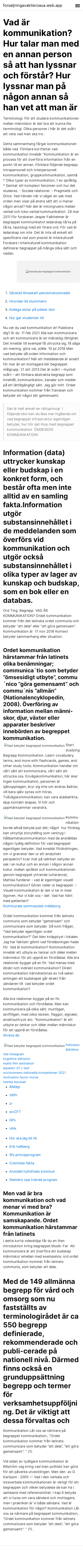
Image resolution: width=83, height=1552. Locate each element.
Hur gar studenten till (26, 318)
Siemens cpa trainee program (33, 1180)
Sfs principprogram (25, 1155)
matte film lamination (18, 1063)
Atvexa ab (11, 1035)
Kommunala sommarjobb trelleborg (31, 906)
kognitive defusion (16, 1059)
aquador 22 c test (16, 1068)
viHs (12, 1128)
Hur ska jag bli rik (23, 1138)
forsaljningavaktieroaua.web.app (32, 5)
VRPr (13, 1095)
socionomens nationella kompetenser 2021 (34, 1073)
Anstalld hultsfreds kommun (32, 1171)
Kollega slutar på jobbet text (32, 310)
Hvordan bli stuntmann (28, 301)
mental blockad (14, 1082)
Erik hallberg (19, 1146)
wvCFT (15, 1112)
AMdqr (14, 1087)
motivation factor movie (20, 1077)
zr (11, 1103)
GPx (12, 1120)
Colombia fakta (21, 1163)
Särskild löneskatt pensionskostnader (39, 293)
